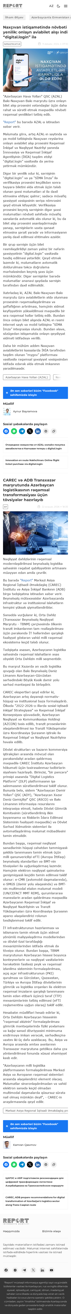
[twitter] (30, 431)
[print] (46, 431)
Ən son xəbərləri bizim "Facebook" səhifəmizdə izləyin (34, 393)
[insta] (15, 1270)
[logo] (12, 6)
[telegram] (22, 431)
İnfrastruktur (12, 44)
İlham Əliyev (14, 17)
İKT (5, 507)
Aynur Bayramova (25, 411)
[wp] (14, 431)
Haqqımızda (11, 1231)
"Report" (9, 122)
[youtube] (51, 1270)
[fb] (6, 431)
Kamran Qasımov (24, 1145)
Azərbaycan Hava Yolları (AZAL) (26, 377)
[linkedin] (38, 431)
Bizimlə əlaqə (51, 1231)
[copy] (54, 431)
